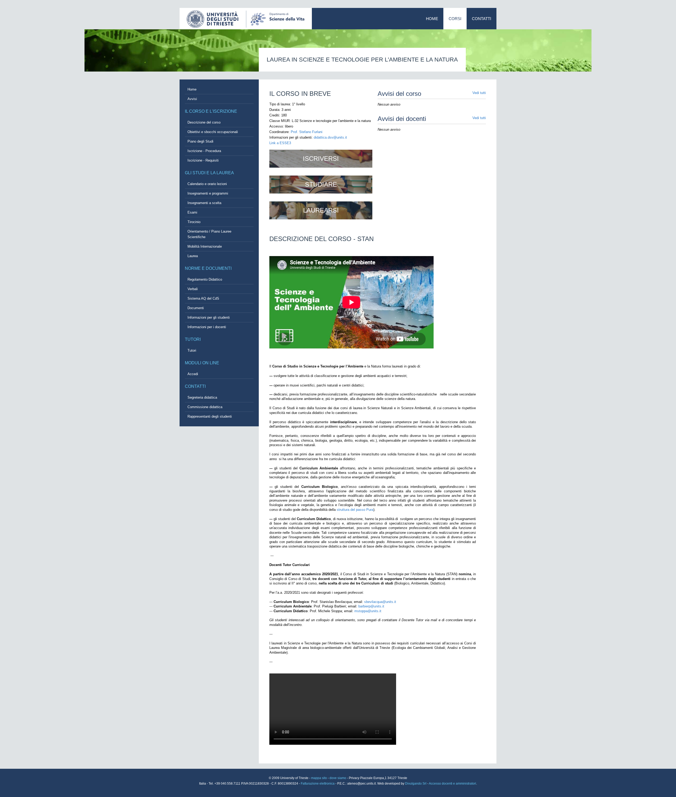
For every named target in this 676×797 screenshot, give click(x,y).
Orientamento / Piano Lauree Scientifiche (209, 234)
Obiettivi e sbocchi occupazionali (212, 132)
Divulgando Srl (415, 783)
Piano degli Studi (200, 141)
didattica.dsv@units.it (330, 137)
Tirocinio (193, 222)
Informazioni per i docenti (206, 327)
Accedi (192, 374)
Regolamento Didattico (204, 279)
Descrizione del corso (203, 122)
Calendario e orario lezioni (207, 184)
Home (432, 18)
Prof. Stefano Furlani (306, 132)
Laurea (192, 256)
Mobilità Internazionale (204, 246)
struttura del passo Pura (355, 510)
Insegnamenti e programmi (207, 193)
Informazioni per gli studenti (208, 317)
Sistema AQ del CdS (203, 298)
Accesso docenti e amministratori (452, 783)
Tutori (191, 350)
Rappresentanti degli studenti (209, 416)
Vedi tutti (479, 93)
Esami (192, 212)
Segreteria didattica (202, 397)
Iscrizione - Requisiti (203, 160)
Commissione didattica (204, 407)
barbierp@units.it (371, 606)
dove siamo (338, 778)
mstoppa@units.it (367, 611)
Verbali (192, 289)
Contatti (481, 18)
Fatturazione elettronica (318, 783)
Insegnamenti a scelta (204, 203)
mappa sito (319, 778)
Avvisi (192, 99)
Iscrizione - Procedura (204, 151)
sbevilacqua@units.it (380, 602)
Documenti (195, 308)
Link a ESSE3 (280, 143)
